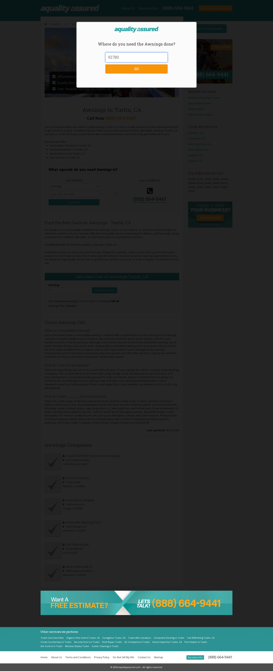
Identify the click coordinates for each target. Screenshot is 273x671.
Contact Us (144, 657)
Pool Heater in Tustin (195, 641)
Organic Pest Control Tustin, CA (83, 637)
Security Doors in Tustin (87, 641)
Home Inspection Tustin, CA (167, 641)
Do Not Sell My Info (123, 657)
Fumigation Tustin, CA (114, 637)
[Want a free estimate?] (136, 602)
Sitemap (158, 657)
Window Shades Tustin (77, 646)
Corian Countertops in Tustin (56, 641)
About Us (56, 657)
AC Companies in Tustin (137, 641)
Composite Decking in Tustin (169, 637)
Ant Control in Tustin (52, 646)
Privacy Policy (101, 657)
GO (136, 69)
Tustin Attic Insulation (139, 637)
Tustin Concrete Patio (52, 637)
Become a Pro (195, 657)
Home (44, 657)
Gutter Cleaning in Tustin (105, 646)
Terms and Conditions (78, 657)
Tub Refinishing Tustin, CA (200, 637)
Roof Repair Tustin (112, 641)
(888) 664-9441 (220, 657)
